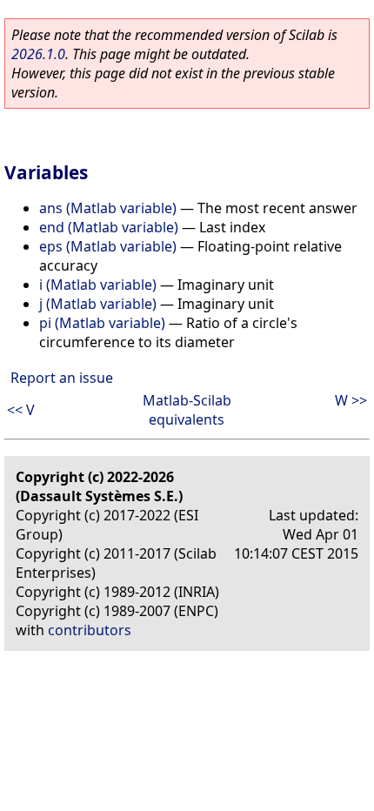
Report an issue (61, 377)
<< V (21, 409)
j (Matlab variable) (98, 303)
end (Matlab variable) (108, 227)
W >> (351, 400)
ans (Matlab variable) (108, 208)
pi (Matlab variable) (102, 322)
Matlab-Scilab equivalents (187, 410)
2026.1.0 (38, 54)
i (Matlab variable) (98, 284)
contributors (89, 630)
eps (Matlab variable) (108, 246)
